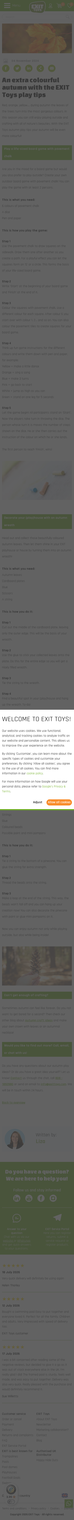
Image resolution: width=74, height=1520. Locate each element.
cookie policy (35, 773)
